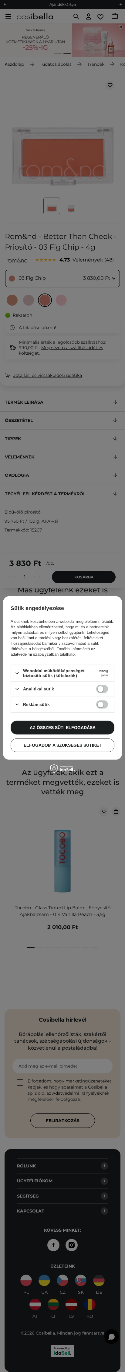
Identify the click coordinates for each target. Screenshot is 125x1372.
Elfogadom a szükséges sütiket (63, 745)
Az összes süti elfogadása (63, 727)
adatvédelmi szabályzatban (35, 654)
